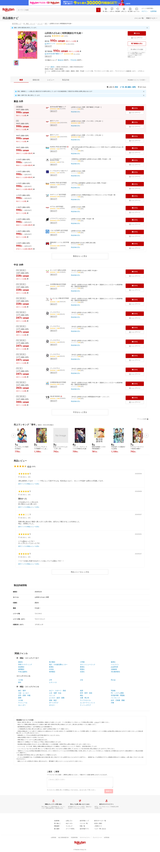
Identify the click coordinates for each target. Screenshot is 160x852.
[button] (112, 10)
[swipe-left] (13, 435)
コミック (40, 23)
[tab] (21, 80)
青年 (46, 23)
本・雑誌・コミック (29, 23)
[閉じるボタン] (147, 27)
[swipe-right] (146, 435)
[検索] (98, 10)
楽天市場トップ (16, 23)
